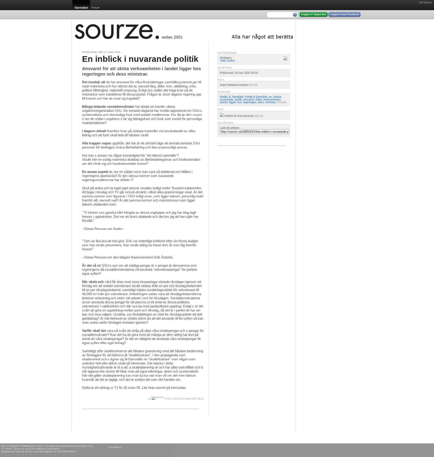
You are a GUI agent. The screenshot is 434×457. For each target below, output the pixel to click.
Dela (118, 52)
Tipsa (110, 52)
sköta (258, 99)
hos (239, 102)
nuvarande (226, 99)
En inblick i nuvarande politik (140, 59)
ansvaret (248, 99)
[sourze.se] (184, 30)
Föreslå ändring (89, 52)
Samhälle (238, 96)
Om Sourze (425, 2)
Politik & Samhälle (256, 96)
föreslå (253, 84)
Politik (223, 96)
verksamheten (272, 99)
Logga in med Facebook (344, 14)
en (270, 96)
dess (261, 102)
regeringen (250, 102)
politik (238, 99)
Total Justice (173, 398)
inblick (277, 96)
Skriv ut (102, 52)
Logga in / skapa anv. (313, 14)
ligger (232, 102)
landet (224, 102)
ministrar (270, 102)
